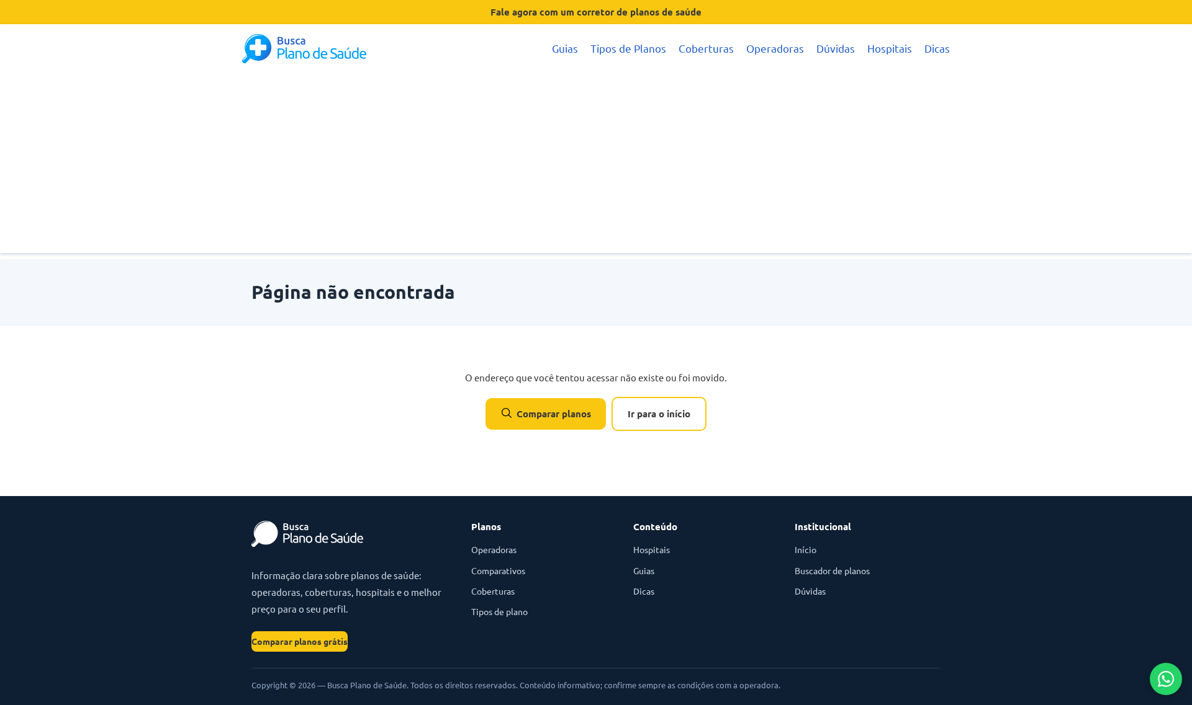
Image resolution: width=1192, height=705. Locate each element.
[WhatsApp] (1166, 679)
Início (805, 549)
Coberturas (706, 48)
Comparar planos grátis (299, 641)
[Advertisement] (596, 166)
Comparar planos (554, 413)
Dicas (937, 48)
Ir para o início (659, 413)
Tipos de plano (499, 611)
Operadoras (775, 48)
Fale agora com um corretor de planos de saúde (596, 12)
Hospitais (889, 48)
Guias (565, 48)
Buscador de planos (832, 570)
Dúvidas (835, 48)
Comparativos (498, 570)
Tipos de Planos (628, 48)
